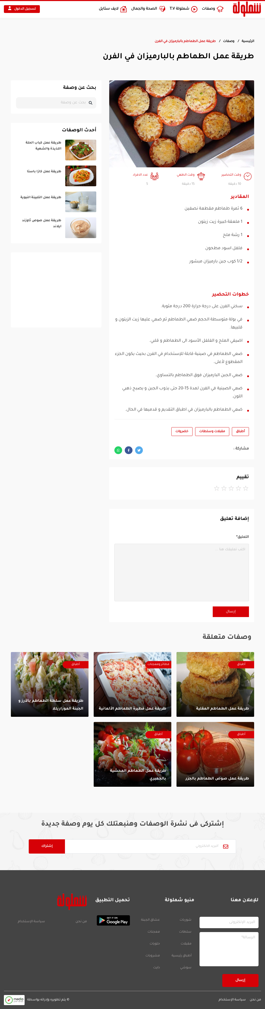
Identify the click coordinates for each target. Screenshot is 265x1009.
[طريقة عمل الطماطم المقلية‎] (215, 684)
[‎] (56, 150)
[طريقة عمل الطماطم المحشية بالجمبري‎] (132, 754)
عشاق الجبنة (150, 920)
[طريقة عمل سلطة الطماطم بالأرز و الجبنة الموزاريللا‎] (50, 684)
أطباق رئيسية (182, 956)
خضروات (181, 431)
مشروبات (152, 956)
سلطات (185, 932)
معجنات (154, 932)
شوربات (186, 920)
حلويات (155, 944)
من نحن (81, 922)
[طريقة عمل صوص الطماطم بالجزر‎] (215, 754)
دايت (156, 968)
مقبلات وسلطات (212, 431)
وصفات (228, 41)
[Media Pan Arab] (14, 1000)
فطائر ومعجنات (158, 664)
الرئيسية (248, 41)
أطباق (240, 431)
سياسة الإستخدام (31, 922)
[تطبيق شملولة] (111, 920)
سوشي (186, 968)
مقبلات (186, 944)
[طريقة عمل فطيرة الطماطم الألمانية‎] (132, 684)
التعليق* (242, 537)
